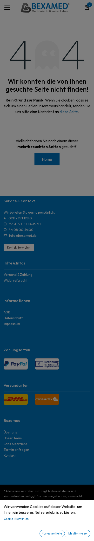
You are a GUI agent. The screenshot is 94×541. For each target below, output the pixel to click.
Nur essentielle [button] (52, 533)
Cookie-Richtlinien (16, 519)
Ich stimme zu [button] (77, 533)
